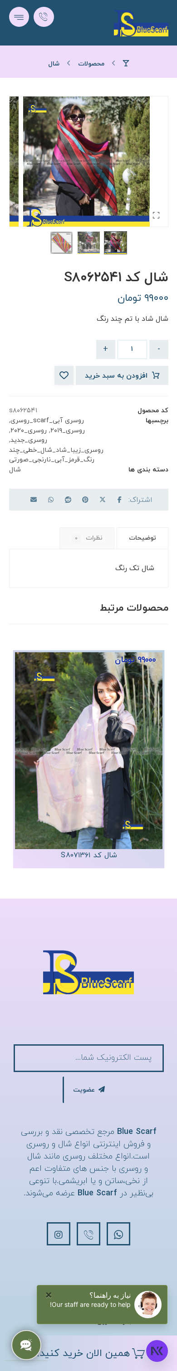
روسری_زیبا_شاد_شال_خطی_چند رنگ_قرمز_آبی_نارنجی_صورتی (56, 455)
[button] (19, 17)
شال (15, 470)
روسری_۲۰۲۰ (28, 430)
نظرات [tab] (89, 538)
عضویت (84, 1090)
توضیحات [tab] (142, 538)
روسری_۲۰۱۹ (67, 430)
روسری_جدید (28, 440)
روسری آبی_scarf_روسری (47, 420)
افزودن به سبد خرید (116, 376)
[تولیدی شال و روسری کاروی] (141, 22)
